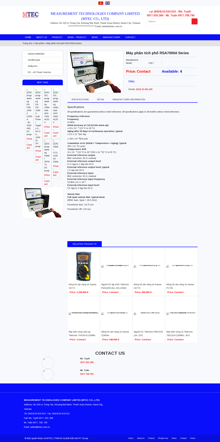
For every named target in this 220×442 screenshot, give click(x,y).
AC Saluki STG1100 (55, 160)
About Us (41, 37)
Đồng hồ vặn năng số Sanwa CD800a (115, 334)
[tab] (80, 99)
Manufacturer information (129, 99)
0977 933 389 (86, 362)
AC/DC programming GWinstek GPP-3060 (55, 121)
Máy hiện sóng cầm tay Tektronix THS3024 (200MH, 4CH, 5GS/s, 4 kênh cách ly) (82, 334)
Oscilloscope (34, 60)
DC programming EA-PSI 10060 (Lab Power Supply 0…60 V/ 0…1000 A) (38, 145)
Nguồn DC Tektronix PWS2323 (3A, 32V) (148, 334)
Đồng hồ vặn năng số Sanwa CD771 (82, 286)
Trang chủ (27, 43)
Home (28, 37)
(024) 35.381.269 (144, 89)
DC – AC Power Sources (39, 72)
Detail (100, 99)
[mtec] (33, 20)
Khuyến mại (163, 438)
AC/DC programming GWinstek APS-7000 (47, 121)
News (95, 37)
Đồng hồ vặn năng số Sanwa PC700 (180, 286)
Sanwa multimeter (36, 54)
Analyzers (32, 66)
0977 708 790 (86, 374)
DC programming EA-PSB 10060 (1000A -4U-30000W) (29, 133)
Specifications (80, 99)
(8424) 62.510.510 (165, 11)
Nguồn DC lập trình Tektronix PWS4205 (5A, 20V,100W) (115, 286)
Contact (130, 37)
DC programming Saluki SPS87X (47, 169)
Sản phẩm (39, 43)
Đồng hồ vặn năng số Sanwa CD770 (147, 286)
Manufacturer (111, 37)
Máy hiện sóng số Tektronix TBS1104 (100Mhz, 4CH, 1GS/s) (179, 334)
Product (57, 37)
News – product (77, 37)
